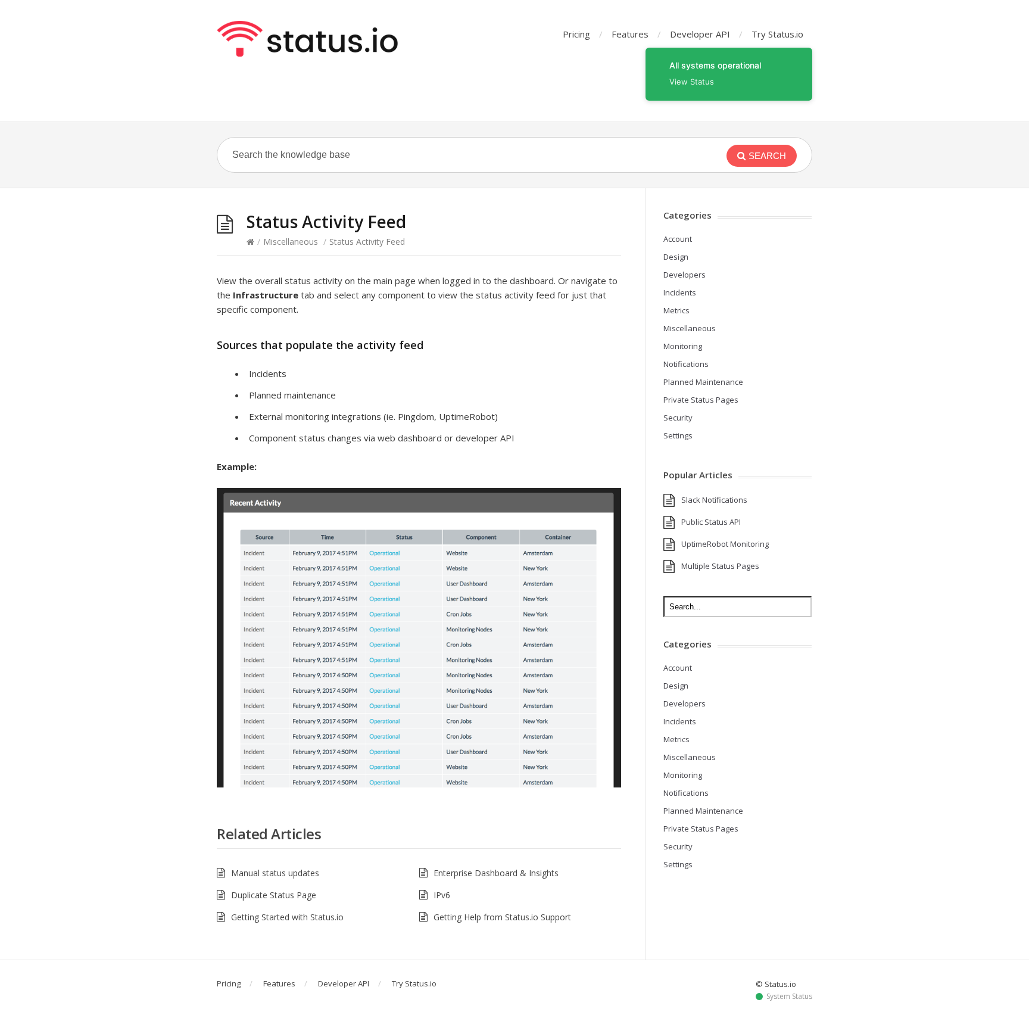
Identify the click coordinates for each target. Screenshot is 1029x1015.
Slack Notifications (714, 499)
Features (630, 34)
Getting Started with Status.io (287, 917)
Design (675, 256)
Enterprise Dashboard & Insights (496, 873)
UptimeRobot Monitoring (725, 543)
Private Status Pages (700, 399)
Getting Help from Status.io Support (502, 917)
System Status (789, 997)
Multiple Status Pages (720, 566)
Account (677, 238)
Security (678, 417)
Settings (678, 435)
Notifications (686, 364)
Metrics (676, 310)
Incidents (679, 292)
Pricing (576, 34)
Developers (684, 274)
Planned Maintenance (703, 381)
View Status (691, 81)
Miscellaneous (290, 241)
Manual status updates (275, 873)
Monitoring (682, 346)
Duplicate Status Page (273, 895)
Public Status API (711, 521)
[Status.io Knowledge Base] (307, 39)
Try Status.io (777, 34)
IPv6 (442, 895)
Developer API (700, 34)
